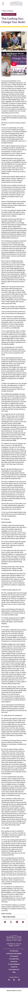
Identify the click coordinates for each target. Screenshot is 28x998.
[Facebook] (9, 980)
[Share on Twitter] (11, 922)
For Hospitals (14, 956)
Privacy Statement (14, 964)
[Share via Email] (23, 922)
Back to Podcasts (8, 11)
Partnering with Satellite (14, 953)
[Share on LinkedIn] (17, 922)
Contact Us (14, 967)
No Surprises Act (14, 969)
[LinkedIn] (19, 980)
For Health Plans (14, 959)
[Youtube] (14, 980)
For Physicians (14, 951)
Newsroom (14, 961)
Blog (14, 972)
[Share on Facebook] (5, 922)
